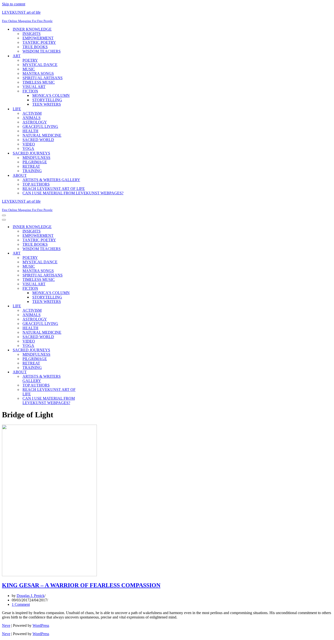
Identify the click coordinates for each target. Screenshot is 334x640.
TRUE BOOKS (35, 47)
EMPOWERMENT (38, 38)
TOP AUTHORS (36, 184)
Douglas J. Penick (31, 596)
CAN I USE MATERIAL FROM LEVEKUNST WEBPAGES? (72, 193)
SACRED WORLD (38, 140)
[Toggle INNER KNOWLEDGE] (87, 227)
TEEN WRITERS (46, 104)
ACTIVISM (32, 113)
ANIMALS (31, 118)
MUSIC (28, 69)
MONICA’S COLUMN (51, 95)
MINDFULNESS (36, 157)
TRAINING (32, 171)
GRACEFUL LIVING (40, 126)
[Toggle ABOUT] (87, 372)
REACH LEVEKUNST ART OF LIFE (53, 189)
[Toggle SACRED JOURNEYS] (87, 350)
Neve (6, 625)
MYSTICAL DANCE (39, 65)
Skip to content (13, 4)
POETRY (30, 60)
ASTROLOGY (34, 122)
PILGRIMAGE (34, 162)
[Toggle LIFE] (87, 306)
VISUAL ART (33, 87)
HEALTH (30, 131)
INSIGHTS (31, 34)
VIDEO (28, 144)
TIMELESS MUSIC (38, 82)
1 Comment (21, 604)
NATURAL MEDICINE (41, 135)
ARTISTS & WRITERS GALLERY (51, 180)
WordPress (41, 625)
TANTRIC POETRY (39, 42)
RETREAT (31, 166)
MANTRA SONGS (38, 73)
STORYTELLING (47, 100)
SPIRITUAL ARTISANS (42, 78)
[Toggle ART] (87, 253)
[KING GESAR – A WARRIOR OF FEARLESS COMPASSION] (49, 575)
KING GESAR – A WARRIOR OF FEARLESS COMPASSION (81, 585)
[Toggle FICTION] (87, 289)
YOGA (28, 148)
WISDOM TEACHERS (41, 51)
